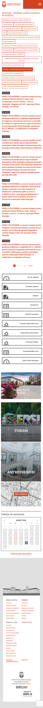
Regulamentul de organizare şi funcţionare (11, 638)
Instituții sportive (10, 610)
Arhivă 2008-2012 (11, 653)
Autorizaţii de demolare (29, 29)
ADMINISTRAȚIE (27, 622)
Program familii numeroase (29, 323)
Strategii (24, 618)
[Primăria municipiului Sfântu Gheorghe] (4, 7)
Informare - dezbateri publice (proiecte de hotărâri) (17, 69)
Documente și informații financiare (13, 65)
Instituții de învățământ (12, 608)
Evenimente (34, 305)
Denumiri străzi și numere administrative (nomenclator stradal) (20, 37)
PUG (4, 33)
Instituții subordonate (28, 610)
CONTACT (25, 660)
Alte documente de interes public (12, 73)
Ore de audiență (33, 277)
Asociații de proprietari (12, 613)
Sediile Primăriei (26, 613)
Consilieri (8, 625)
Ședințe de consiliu (11, 643)
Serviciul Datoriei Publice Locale (17, 33)
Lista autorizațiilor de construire (24, 24)
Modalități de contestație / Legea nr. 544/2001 (16, 20)
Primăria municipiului (14, 3)
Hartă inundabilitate (8, 41)
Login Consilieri (10, 651)
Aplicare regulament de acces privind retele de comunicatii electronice (21, 60)
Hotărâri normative (31, 314)
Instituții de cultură (11, 605)
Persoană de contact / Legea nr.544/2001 (26, 50)
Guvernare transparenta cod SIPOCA (13, 54)
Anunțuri (35, 296)
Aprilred (28, 683)
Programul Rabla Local (30, 351)
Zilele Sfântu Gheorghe (30, 360)
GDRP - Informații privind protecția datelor (15, 86)
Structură (24, 605)
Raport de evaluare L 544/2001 (11, 82)
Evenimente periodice (21, 553)
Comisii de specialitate (12, 633)
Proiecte (24, 616)
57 (25, 266)
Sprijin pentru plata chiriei (29, 333)
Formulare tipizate (32, 286)
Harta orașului (21, 494)
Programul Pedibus (32, 342)
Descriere (8, 603)
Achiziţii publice (7, 24)
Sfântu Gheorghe (13, 5)
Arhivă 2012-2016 (11, 656)
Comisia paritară (7, 50)
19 (15, 539)
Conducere (25, 603)
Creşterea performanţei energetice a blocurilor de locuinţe (19, 46)
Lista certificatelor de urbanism (12, 29)
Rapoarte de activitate (28, 608)
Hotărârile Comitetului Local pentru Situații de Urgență (18, 78)
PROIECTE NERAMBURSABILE (12, 661)
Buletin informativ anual (29, 82)
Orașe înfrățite (10, 618)
